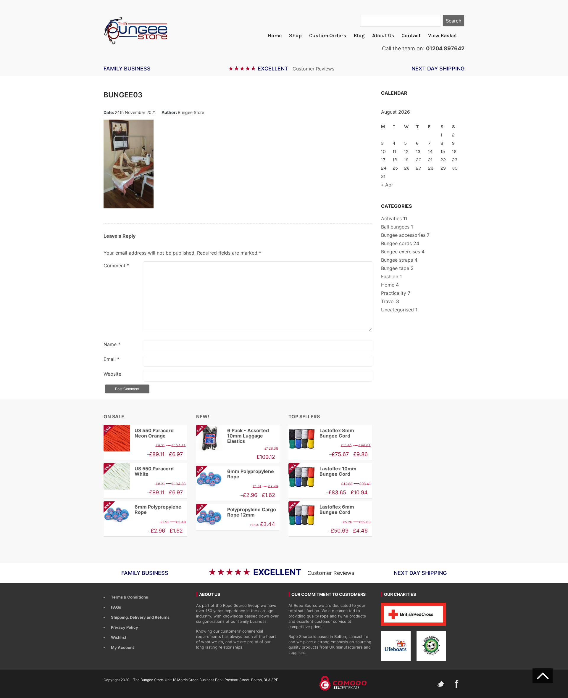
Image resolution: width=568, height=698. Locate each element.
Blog (359, 35)
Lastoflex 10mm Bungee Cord (322, 471)
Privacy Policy (124, 627)
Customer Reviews (313, 69)
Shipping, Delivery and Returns (140, 617)
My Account (122, 647)
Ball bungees (395, 227)
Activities (391, 218)
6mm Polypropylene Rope (142, 509)
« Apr (387, 185)
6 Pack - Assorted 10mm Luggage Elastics (232, 436)
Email (112, 359)
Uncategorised (397, 310)
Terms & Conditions (129, 597)
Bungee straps (397, 260)
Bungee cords (396, 243)
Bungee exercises (400, 252)
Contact (411, 35)
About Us (383, 35)
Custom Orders (327, 35)
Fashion (389, 276)
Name (112, 344)
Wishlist (118, 637)
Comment (116, 265)
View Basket (442, 35)
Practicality (393, 293)
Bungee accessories (403, 235)
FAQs (116, 607)
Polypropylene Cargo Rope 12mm (236, 512)
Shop (295, 35)
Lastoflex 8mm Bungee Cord (337, 433)
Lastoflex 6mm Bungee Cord (321, 509)
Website (112, 374)
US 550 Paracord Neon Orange (139, 433)
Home (274, 35)
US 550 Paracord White (139, 471)
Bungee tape (395, 268)
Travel (388, 301)
